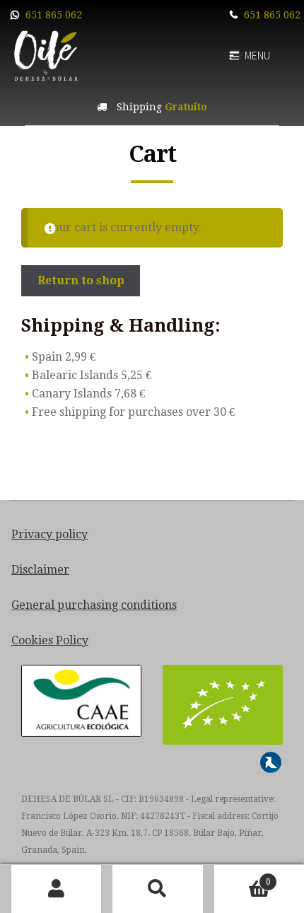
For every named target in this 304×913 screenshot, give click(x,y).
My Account (56, 889)
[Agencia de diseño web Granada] (271, 762)
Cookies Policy (49, 640)
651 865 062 (53, 15)
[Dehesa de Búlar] (46, 55)
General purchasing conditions (94, 605)
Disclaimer (40, 569)
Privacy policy (49, 534)
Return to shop (80, 280)
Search (157, 889)
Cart (242, 877)
